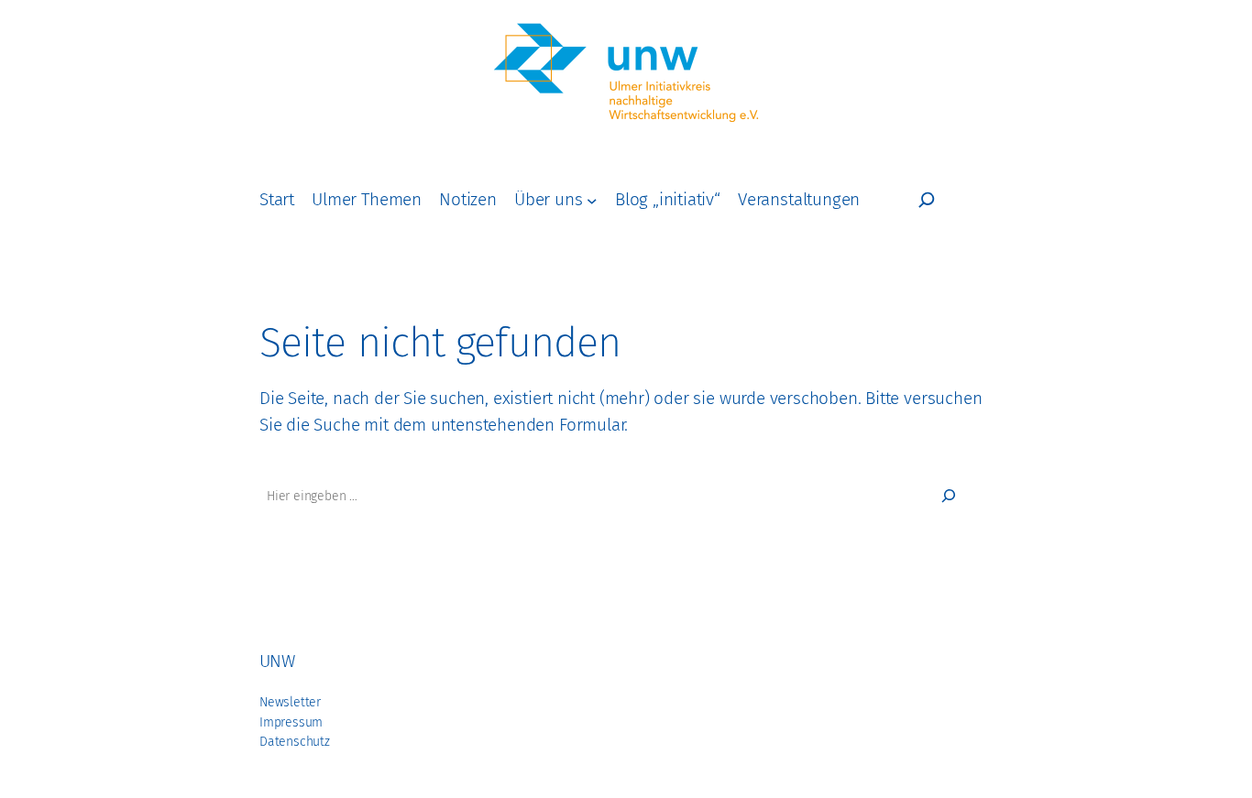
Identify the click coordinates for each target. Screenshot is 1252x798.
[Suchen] (949, 495)
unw (276, 661)
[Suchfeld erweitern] (926, 199)
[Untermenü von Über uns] (592, 199)
